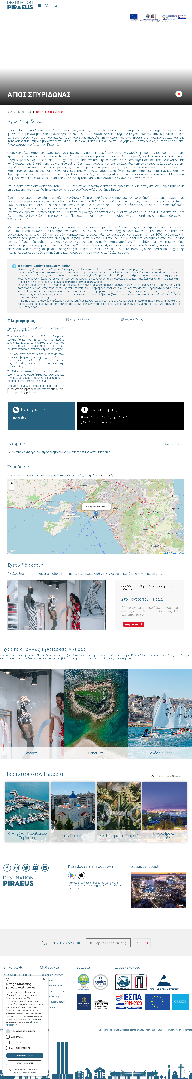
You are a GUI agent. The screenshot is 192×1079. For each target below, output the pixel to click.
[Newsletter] (45, 868)
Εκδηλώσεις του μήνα (51, 985)
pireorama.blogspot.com (22, 389)
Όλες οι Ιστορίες (174, 444)
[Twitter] (26, 868)
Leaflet (165, 553)
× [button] (44, 979)
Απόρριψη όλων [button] (25, 1063)
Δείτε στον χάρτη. (105, 475)
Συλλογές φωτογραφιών (52, 1002)
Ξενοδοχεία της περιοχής (53, 991)
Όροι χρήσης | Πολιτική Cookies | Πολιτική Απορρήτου (124, 1030)
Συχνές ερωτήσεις (49, 1007)
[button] (96, 514)
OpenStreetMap (177, 553)
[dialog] (25, 1026)
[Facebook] (7, 868)
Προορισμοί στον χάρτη (52, 996)
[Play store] (72, 875)
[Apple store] (81, 875)
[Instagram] (16, 868)
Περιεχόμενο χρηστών (51, 975)
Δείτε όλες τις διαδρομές (167, 775)
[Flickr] (35, 868)
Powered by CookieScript (25, 1073)
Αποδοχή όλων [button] (25, 1055)
